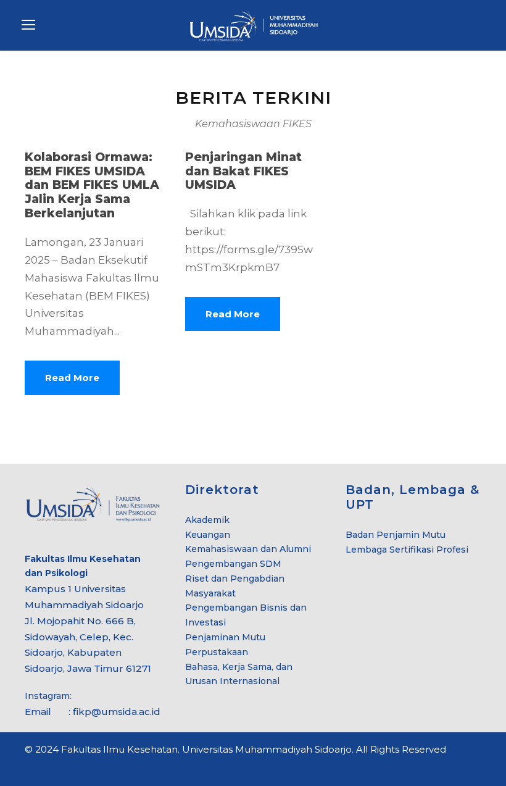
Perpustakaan (216, 652)
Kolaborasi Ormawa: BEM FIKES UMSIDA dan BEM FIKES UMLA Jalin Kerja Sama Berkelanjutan (92, 185)
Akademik (207, 519)
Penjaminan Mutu (225, 637)
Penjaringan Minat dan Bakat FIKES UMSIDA (243, 171)
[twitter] (455, 767)
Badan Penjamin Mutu (396, 534)
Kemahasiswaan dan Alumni (248, 548)
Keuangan (207, 534)
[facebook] (433, 767)
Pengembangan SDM (233, 563)
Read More (72, 377)
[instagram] (476, 767)
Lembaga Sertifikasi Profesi (407, 549)
